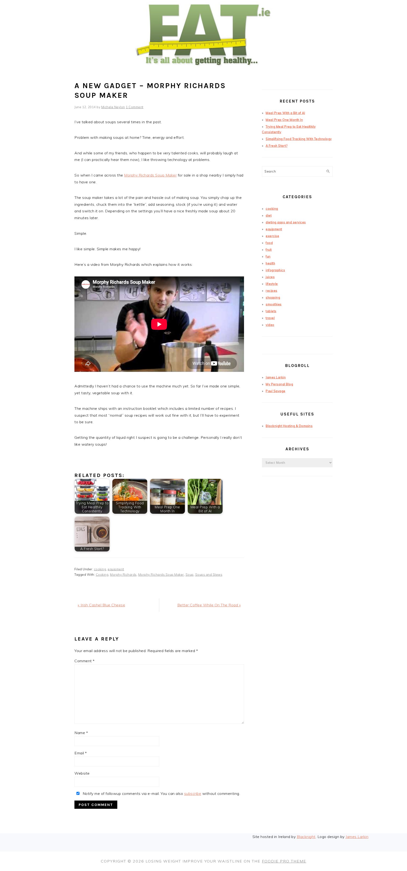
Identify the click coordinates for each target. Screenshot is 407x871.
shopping (273, 297)
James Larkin (276, 377)
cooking (100, 569)
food (269, 243)
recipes (271, 290)
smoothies (274, 304)
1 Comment (134, 107)
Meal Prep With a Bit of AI (285, 113)
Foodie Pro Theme (284, 861)
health (270, 263)
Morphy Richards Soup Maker (150, 175)
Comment (84, 660)
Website (82, 773)
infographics (275, 270)
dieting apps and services (286, 222)
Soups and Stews (209, 574)
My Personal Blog (279, 384)
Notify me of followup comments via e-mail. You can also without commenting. (160, 793)
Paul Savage (275, 391)
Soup (190, 574)
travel (270, 318)
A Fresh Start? (276, 146)
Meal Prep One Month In (284, 120)
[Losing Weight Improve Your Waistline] (203, 74)
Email (80, 753)
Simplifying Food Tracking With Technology (299, 139)
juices (270, 277)
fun (268, 256)
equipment (116, 569)
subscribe (192, 793)
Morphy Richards (123, 574)
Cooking (102, 574)
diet (269, 215)
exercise (272, 236)
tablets (271, 311)
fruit (269, 249)
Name (81, 732)
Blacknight (306, 836)
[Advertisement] (297, 565)
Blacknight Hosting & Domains (289, 426)
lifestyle (272, 284)
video (270, 325)
